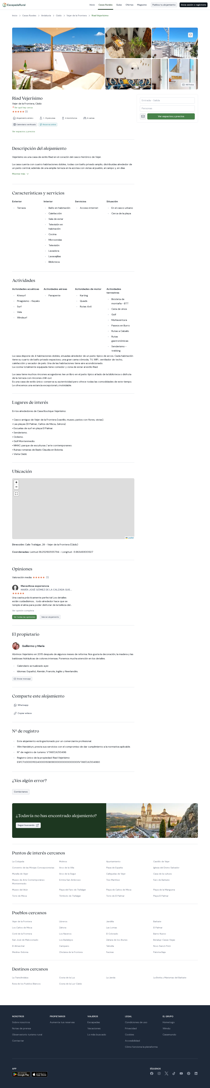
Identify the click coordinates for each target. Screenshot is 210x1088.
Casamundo (169, 1034)
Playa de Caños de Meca (118, 889)
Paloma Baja (159, 952)
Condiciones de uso (136, 1022)
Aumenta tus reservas (62, 1022)
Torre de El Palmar (115, 895)
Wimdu (166, 1028)
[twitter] (166, 1074)
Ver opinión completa (23, 610)
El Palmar (157, 927)
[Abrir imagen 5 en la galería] (175, 74)
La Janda (110, 977)
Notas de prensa (21, 1028)
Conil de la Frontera (22, 933)
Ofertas (129, 4)
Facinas (110, 952)
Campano (64, 946)
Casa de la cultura (162, 873)
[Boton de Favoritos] (190, 35)
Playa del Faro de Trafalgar (72, 889)
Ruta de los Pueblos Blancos (26, 983)
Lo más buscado (96, 1034)
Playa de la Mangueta (164, 889)
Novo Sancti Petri (162, 946)
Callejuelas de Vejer (116, 873)
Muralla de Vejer (20, 873)
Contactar (18, 1040)
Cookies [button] (129, 1034)
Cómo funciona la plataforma (141, 1046)
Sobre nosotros (21, 1022)
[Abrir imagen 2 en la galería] (128, 43)
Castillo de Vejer (161, 861)
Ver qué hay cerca (23, 107)
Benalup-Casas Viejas (164, 939)
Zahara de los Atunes (116, 939)
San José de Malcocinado (25, 939)
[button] (92, 492)
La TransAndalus (20, 977)
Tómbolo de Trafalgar (70, 895)
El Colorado (112, 933)
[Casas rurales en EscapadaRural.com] (13, 5)
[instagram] (159, 1074)
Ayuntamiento (113, 861)
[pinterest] (188, 1074)
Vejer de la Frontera (22, 921)
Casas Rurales (106, 4)
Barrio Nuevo (159, 933)
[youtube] (181, 1074)
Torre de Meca (19, 895)
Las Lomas (111, 927)
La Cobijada (18, 861)
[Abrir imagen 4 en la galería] (128, 74)
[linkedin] (196, 1074)
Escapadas (93, 1022)
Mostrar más (18, 173)
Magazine (142, 4)
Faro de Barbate (161, 879)
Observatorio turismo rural (27, 1034)
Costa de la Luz (67, 977)
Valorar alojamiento (50, 617)
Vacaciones (94, 1028)
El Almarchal (18, 946)
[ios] (40, 1074)
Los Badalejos (66, 939)
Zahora (62, 927)
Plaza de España (114, 867)
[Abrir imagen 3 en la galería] (175, 43)
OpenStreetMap (127, 537)
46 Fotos (190, 84)
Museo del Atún (20, 889)
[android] (21, 1074)
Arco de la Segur (67, 873)
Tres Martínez (113, 879)
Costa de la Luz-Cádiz (70, 983)
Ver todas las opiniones (24, 617)
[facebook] (152, 1074)
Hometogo (169, 1022)
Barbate (157, 921)
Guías (119, 4)
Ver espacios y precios (171, 116)
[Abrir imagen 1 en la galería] (58, 58)
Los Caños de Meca (22, 927)
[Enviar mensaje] (143, 116)
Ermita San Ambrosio (70, 879)
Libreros (63, 921)
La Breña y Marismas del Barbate (169, 977)
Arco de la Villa (66, 867)
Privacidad (131, 1028)
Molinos (63, 861)
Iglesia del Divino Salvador (166, 867)
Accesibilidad (132, 1040)
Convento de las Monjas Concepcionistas (33, 867)
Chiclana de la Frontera (71, 952)
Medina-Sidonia (20, 952)
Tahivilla (110, 946)
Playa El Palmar (160, 895)
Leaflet (105, 537)
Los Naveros (65, 933)
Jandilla (110, 921)
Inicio (92, 4)
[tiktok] (174, 1074)
